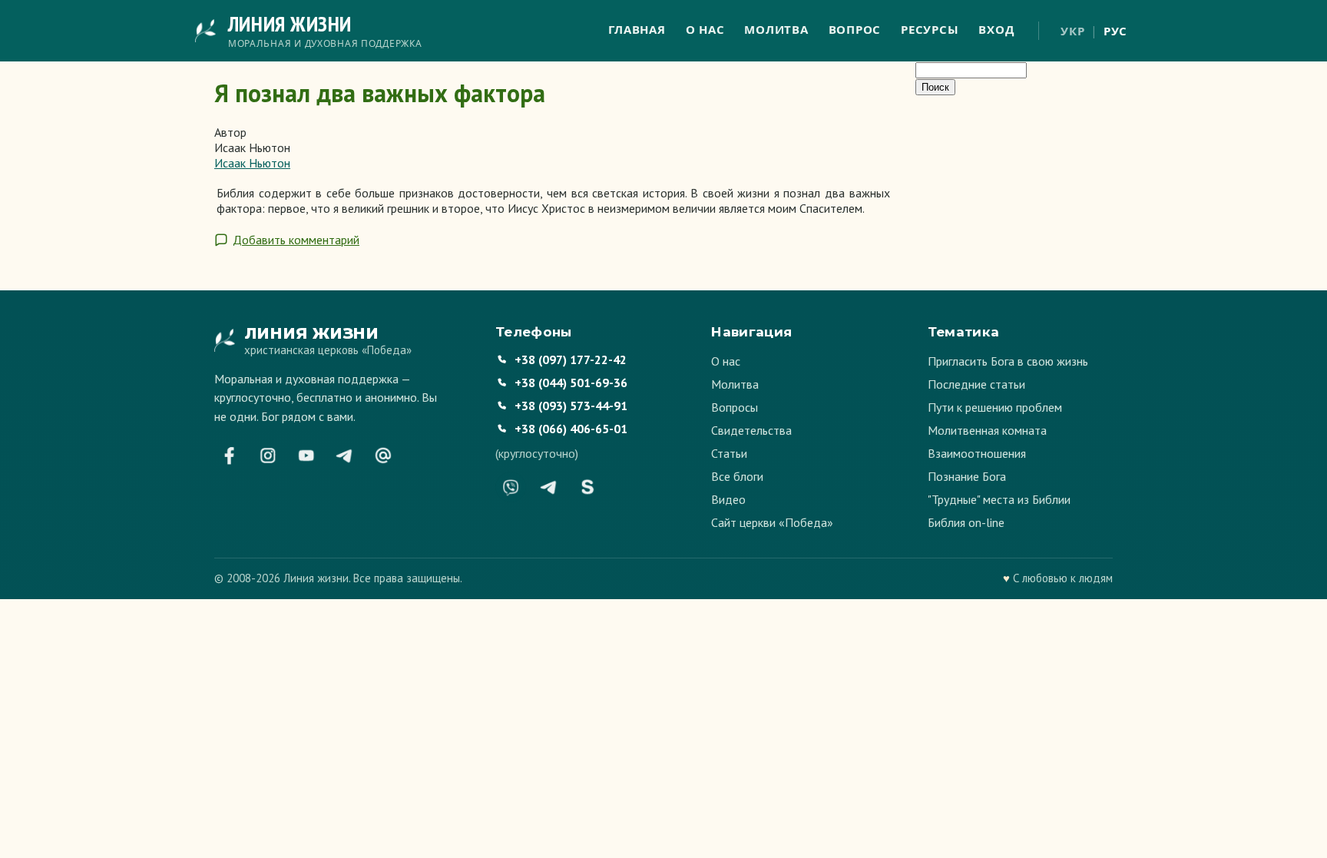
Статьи (729, 453)
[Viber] (510, 487)
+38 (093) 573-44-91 (571, 405)
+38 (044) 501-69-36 (571, 382)
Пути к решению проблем (995, 407)
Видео (728, 499)
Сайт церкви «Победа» (772, 522)
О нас (705, 29)
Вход (996, 29)
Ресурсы (929, 29)
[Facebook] (229, 455)
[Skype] (587, 487)
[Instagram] (268, 455)
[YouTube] (306, 455)
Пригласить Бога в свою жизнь (1008, 361)
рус (1115, 30)
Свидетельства (751, 430)
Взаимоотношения (977, 453)
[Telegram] (344, 455)
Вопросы (734, 407)
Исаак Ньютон (252, 163)
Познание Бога (967, 476)
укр (1072, 30)
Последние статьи (976, 384)
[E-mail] (383, 455)
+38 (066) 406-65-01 (571, 428)
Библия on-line (966, 522)
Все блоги (737, 476)
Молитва (776, 29)
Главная (636, 29)
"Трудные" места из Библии (999, 499)
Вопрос (855, 29)
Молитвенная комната (987, 430)
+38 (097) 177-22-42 (571, 359)
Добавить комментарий (296, 239)
